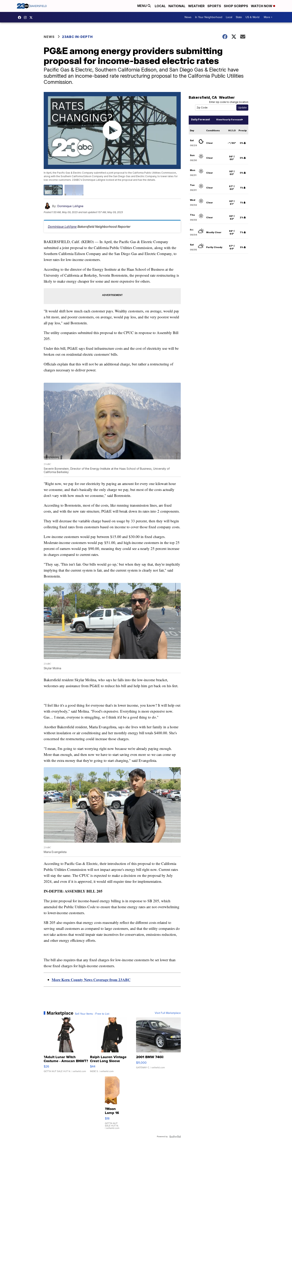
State (239, 17)
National (176, 6)
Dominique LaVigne (70, 206)
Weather (196, 6)
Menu (142, 6)
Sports (214, 6)
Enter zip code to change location (228, 101)
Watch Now (262, 6)
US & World (252, 17)
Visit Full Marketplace (168, 1013)
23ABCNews (26, 17)
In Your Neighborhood (208, 17)
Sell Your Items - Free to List (92, 1013)
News (188, 17)
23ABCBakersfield (20, 17)
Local (160, 6)
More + (268, 17)
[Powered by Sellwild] (175, 1136)
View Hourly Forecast (229, 119)
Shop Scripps (236, 6)
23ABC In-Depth (77, 37)
